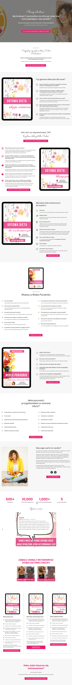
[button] (2, 529)
